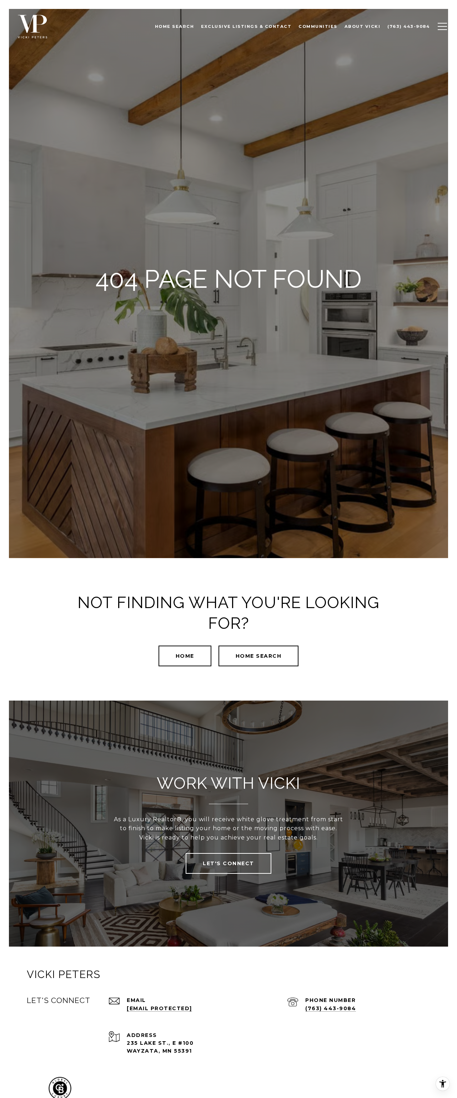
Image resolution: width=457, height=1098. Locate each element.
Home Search (259, 656)
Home (185, 656)
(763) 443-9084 (330, 1008)
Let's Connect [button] (228, 863)
